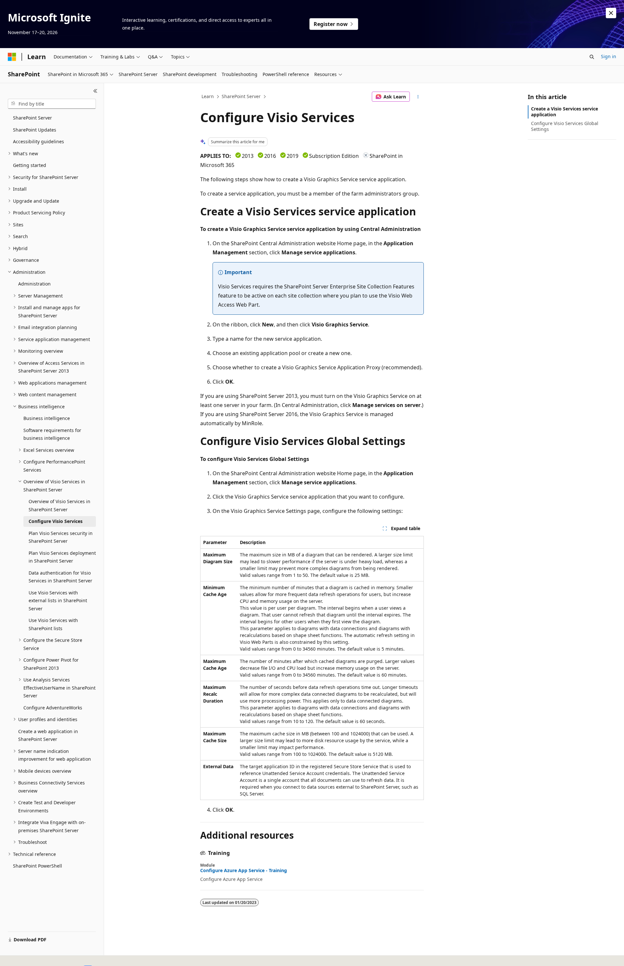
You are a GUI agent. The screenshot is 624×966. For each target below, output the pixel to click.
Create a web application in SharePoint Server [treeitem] (48, 735)
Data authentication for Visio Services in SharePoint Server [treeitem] (60, 577)
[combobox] (52, 104)
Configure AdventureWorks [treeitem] (52, 708)
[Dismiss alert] (611, 13)
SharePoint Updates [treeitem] (34, 130)
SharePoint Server (241, 96)
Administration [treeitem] (34, 284)
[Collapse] (95, 91)
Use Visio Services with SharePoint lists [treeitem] (53, 624)
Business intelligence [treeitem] (46, 418)
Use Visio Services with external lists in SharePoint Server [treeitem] (58, 601)
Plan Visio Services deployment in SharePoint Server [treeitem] (62, 557)
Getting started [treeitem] (29, 165)
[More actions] (418, 97)
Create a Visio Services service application (564, 112)
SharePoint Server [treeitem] (32, 118)
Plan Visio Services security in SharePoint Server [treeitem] (61, 537)
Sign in (608, 56)
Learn (208, 96)
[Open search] (591, 57)
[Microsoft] (12, 57)
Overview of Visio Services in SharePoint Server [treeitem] (59, 505)
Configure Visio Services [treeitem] (56, 521)
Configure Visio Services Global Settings (564, 126)
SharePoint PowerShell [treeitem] (37, 866)
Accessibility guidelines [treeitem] (38, 141)
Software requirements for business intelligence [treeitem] (52, 434)
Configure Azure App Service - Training (243, 870)
